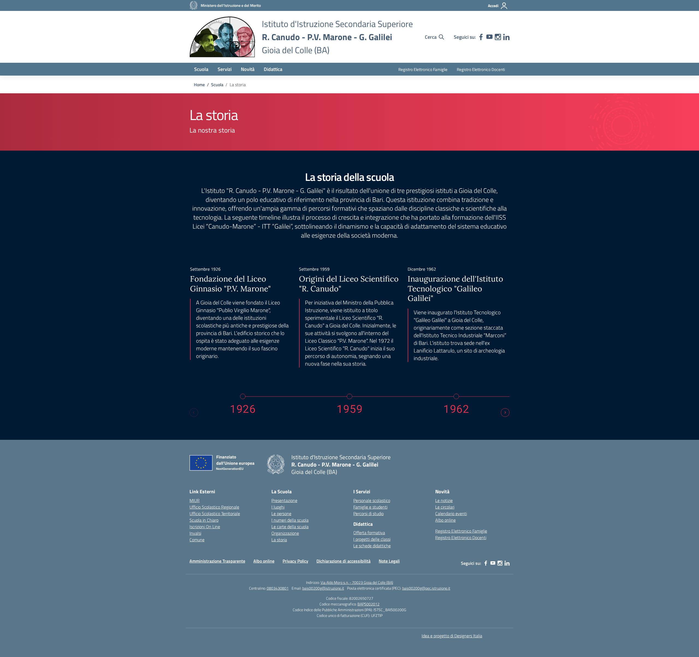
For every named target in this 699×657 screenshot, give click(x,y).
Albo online (445, 520)
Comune (197, 539)
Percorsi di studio (368, 513)
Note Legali (389, 561)
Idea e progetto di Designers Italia (452, 635)
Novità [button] (247, 69)
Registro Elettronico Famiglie (423, 69)
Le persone (281, 513)
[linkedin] (506, 37)
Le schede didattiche (372, 545)
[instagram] (498, 37)
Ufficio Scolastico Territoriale (214, 513)
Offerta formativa (369, 532)
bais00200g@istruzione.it (323, 588)
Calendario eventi (451, 513)
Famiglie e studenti (370, 507)
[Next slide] (505, 412)
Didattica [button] (273, 69)
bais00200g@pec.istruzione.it (426, 588)
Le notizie (444, 500)
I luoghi (278, 507)
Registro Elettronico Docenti (481, 69)
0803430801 (278, 588)
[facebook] (481, 37)
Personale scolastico (371, 500)
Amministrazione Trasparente (217, 561)
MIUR (194, 500)
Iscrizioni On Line (204, 526)
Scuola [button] (201, 69)
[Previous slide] (193, 412)
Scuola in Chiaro (203, 520)
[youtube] (489, 37)
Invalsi (195, 533)
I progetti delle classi (371, 539)
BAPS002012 (368, 604)
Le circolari (444, 507)
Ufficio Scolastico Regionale (214, 507)
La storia (279, 539)
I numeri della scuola (290, 520)
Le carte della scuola (290, 526)
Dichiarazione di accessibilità (343, 561)
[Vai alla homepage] (222, 36)
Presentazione (284, 500)
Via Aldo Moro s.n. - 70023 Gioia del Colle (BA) (357, 582)
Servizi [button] (225, 69)
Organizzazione (285, 533)
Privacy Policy (295, 561)
